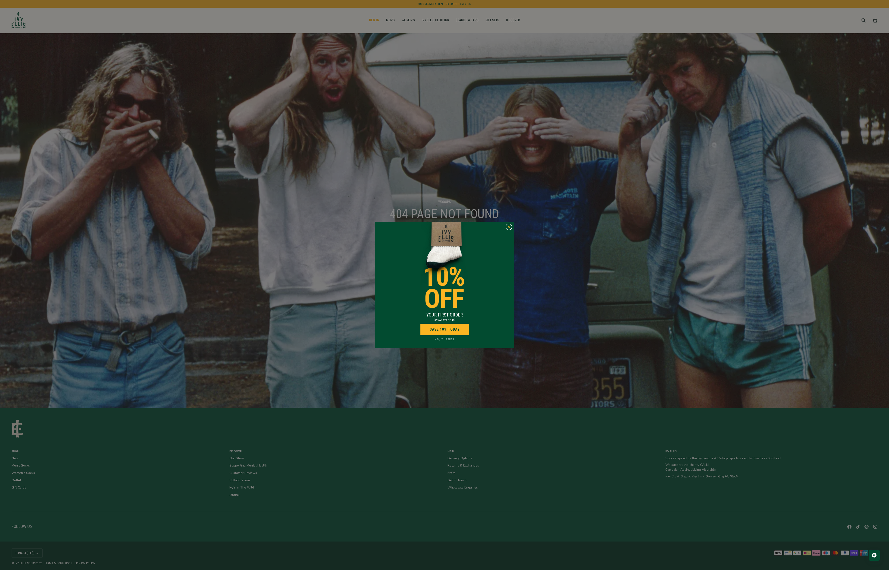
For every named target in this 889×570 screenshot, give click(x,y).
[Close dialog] (509, 227)
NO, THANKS (444, 339)
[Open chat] (874, 555)
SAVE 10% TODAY (445, 329)
